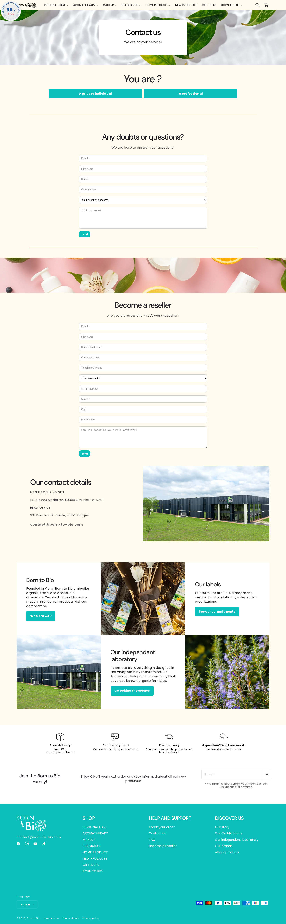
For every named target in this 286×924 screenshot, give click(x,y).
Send (85, 234)
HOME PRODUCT (95, 852)
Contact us (157, 833)
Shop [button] (89, 818)
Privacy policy (91, 918)
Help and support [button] (170, 818)
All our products (227, 852)
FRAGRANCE (92, 846)
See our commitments (217, 611)
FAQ (152, 839)
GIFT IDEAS (91, 865)
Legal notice (51, 918)
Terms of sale (70, 918)
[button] (56, 5)
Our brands (223, 846)
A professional (191, 93)
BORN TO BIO (93, 871)
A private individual (95, 93)
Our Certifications (228, 833)
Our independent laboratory (236, 839)
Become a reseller (163, 846)
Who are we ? (41, 616)
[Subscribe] (267, 774)
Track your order (162, 827)
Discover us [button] (229, 818)
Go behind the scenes (132, 690)
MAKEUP (89, 839)
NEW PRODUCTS (95, 858)
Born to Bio (33, 918)
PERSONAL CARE (95, 827)
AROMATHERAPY (95, 833)
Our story (222, 827)
